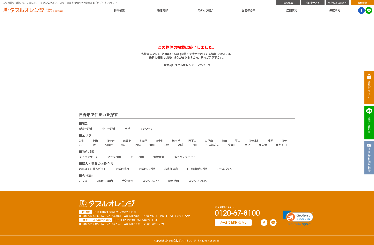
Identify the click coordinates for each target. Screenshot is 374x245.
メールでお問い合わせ (233, 222)
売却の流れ (122, 169)
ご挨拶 (83, 181)
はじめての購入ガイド (92, 169)
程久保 (263, 145)
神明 (270, 141)
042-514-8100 (91, 216)
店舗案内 (291, 10)
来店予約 (334, 10)
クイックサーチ (88, 157)
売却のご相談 (146, 169)
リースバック (224, 169)
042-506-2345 (91, 224)
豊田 (224, 141)
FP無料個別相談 (197, 169)
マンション (146, 128)
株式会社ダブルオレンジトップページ (187, 65)
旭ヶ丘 (176, 141)
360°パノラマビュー (186, 157)
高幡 (180, 145)
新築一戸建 (86, 128)
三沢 (166, 145)
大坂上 (127, 141)
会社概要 (127, 181)
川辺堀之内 (212, 145)
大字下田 (281, 145)
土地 (127, 128)
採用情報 (173, 181)
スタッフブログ (197, 181)
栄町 (81, 141)
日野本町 (254, 141)
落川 (152, 145)
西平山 (192, 141)
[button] (298, 218)
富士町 (159, 141)
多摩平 (143, 141)
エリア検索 (137, 157)
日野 (284, 141)
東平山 (209, 141)
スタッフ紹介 (205, 10)
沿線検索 (158, 157)
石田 (81, 145)
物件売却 (162, 10)
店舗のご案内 (104, 181)
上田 (194, 145)
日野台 (110, 141)
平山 (237, 141)
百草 (138, 145)
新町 (95, 141)
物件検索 (119, 10)
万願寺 (108, 145)
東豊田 (232, 145)
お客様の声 (248, 10)
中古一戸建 (109, 128)
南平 (247, 145)
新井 (124, 145)
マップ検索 (114, 157)
